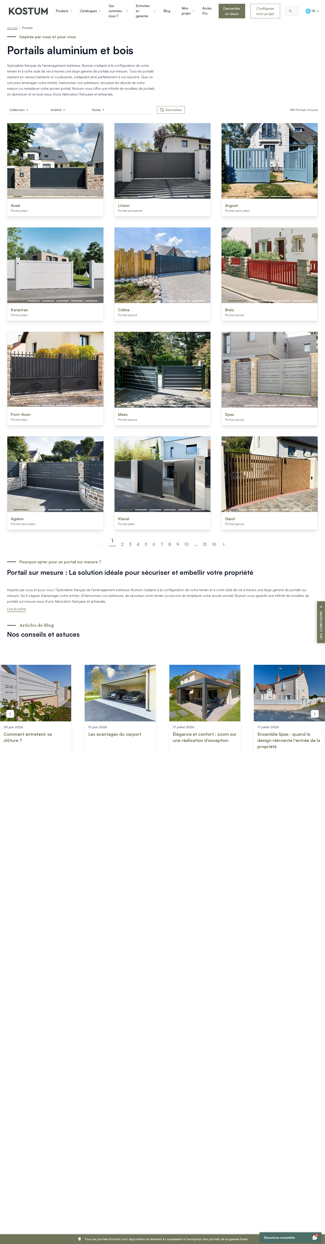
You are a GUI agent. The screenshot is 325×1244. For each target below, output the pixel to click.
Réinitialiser (174, 110)
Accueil (12, 28)
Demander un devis (231, 11)
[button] (17, 196)
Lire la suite (16, 609)
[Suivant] (224, 544)
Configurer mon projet (265, 11)
